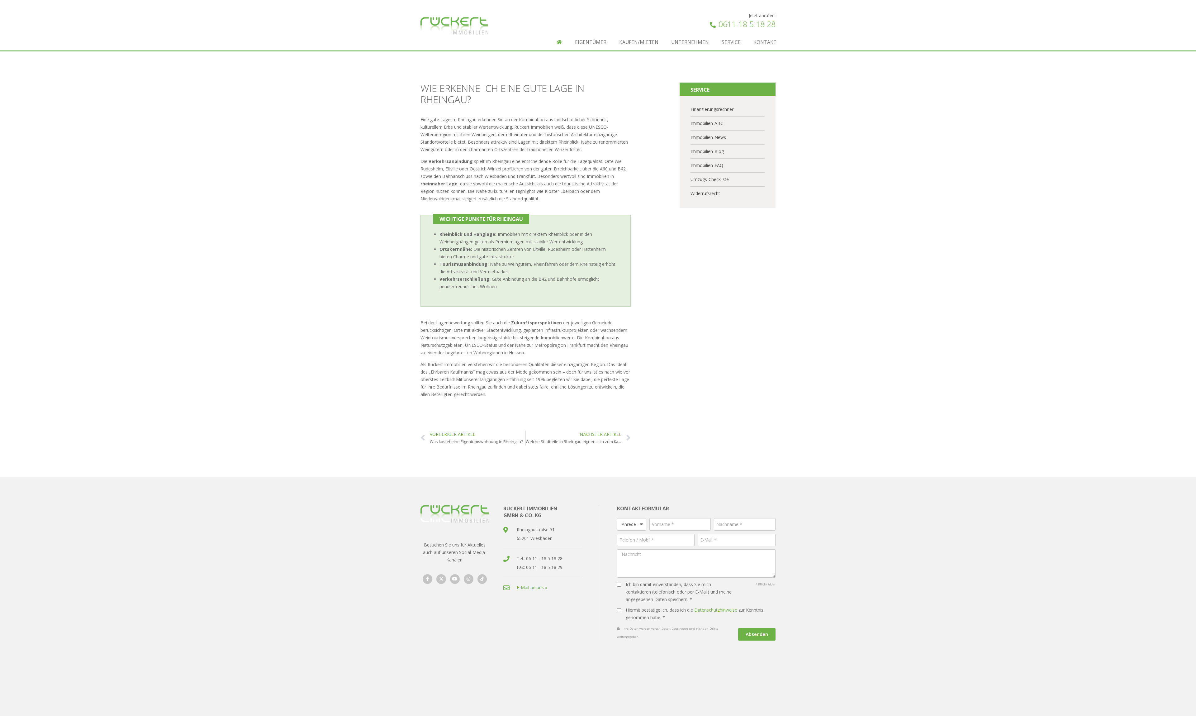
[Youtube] (455, 579)
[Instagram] (468, 579)
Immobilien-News (708, 137)
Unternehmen (690, 42)
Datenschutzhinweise (715, 610)
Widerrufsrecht (705, 193)
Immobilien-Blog (707, 151)
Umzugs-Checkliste (710, 179)
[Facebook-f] (427, 579)
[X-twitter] (441, 579)
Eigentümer (590, 42)
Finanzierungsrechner (712, 109)
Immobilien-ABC (707, 123)
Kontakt (764, 42)
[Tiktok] (482, 579)
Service (731, 42)
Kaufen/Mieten (638, 42)
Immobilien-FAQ (707, 165)
